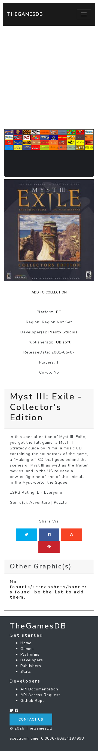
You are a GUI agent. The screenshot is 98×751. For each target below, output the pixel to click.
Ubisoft (63, 342)
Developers (31, 660)
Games (27, 648)
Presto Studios (63, 332)
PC (58, 312)
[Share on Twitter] (26, 534)
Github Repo (32, 700)
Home (26, 643)
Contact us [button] (31, 719)
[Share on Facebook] (49, 534)
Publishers (30, 665)
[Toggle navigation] (84, 14)
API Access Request (40, 694)
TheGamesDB (25, 14)
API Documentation (39, 689)
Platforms (29, 654)
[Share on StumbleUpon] (71, 534)
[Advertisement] (49, 77)
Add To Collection (49, 292)
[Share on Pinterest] (49, 547)
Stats (25, 671)
